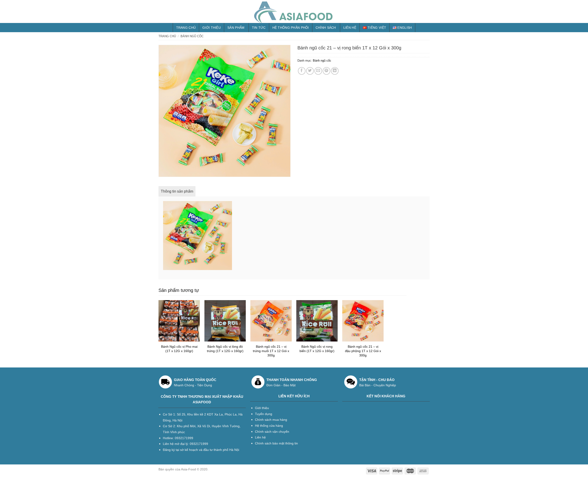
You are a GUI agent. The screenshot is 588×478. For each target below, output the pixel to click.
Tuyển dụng (263, 414)
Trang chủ (186, 27)
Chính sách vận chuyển (272, 431)
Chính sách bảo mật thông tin (276, 443)
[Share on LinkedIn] (335, 71)
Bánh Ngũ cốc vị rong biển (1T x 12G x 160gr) (317, 349)
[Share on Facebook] (301, 71)
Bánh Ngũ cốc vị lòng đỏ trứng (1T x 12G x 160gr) (225, 349)
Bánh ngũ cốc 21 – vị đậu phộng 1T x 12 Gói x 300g (363, 351)
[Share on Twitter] (310, 71)
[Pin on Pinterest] (326, 71)
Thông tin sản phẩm (177, 191)
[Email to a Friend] (318, 71)
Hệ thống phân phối (290, 27)
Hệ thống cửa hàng (269, 425)
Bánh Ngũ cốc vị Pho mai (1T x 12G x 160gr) (179, 349)
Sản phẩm (235, 27)
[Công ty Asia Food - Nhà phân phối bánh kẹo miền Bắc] (294, 11)
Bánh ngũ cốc (192, 36)
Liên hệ (349, 27)
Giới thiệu (211, 27)
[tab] (176, 191)
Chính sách (326, 27)
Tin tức (259, 27)
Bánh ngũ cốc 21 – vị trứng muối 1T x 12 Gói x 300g (271, 351)
